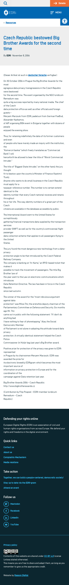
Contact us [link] (9, 447)
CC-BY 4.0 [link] (49, 556)
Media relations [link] (11, 462)
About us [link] (8, 452)
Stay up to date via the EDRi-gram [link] (20, 482)
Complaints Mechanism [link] (15, 457)
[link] (64, 21)
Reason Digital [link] (21, 575)
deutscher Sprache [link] (37, 75)
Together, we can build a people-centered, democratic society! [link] (33, 477)
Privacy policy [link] (10, 545)
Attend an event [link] (11, 487)
